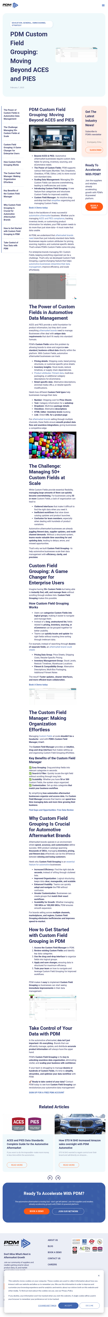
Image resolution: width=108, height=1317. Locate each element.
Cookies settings (47, 1305)
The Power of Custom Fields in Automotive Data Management (11, 114)
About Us (53, 1240)
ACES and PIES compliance (51, 218)
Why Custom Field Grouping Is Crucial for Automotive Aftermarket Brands (12, 212)
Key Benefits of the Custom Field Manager (12, 193)
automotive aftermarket (40, 215)
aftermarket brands (48, 330)
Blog (50, 1246)
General (27, 23)
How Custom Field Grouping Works (12, 163)
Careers (52, 1264)
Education (17, 23)
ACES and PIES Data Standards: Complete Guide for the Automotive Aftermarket (27, 1144)
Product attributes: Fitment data (49, 373)
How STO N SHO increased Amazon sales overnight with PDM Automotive (80, 1144)
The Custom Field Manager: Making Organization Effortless (12, 177)
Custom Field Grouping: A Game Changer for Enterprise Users (12, 149)
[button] (103, 5)
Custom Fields (45, 736)
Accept (68, 1305)
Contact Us (54, 1258)
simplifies (55, 200)
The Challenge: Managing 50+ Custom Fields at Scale (11, 131)
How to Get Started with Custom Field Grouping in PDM (13, 231)
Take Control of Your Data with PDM (11, 245)
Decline (89, 1305)
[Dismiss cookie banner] (99, 1276)
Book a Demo (55, 1252)
